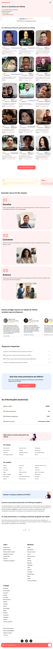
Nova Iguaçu (37, 448)
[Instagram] (31, 641)
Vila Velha (21, 454)
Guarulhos (6, 615)
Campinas (5, 617)
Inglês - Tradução (7, 474)
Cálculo (20, 467)
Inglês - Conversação (39, 472)
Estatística (5, 469)
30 (25, 530)
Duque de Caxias (22, 448)
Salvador (21, 450)
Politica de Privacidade (9, 551)
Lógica (20, 474)
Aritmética (21, 465)
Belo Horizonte (6, 448)
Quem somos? (6, 547)
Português (37, 476)
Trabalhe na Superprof (9, 560)
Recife (4, 606)
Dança (29, 578)
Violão (29, 558)
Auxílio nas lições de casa (40, 465)
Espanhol (29, 563)
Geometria (37, 469)
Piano (28, 567)
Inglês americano (22, 472)
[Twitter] (26, 641)
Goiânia (5, 612)
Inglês (4, 472)
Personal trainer (31, 551)
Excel (28, 576)
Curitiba (5, 604)
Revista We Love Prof (8, 628)
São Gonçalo (37, 450)
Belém (4, 610)
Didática (37, 467)
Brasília (5, 595)
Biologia (5, 467)
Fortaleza (5, 597)
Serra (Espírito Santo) (39, 452)
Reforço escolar (22, 478)
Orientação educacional (24, 476)
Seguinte (28, 530)
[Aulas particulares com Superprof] (6, 2)
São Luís (5, 619)
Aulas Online (6, 556)
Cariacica (5, 452)
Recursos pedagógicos (8, 630)
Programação (30, 574)
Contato (5, 635)
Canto (29, 554)
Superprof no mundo (8, 554)
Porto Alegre (6, 608)
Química (5, 478)
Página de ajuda (7, 632)
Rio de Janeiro (6, 450)
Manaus (5, 601)
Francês (29, 560)
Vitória (36, 454)
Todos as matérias (32, 580)
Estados (5, 558)
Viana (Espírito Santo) (8, 454)
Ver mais (37, 478)
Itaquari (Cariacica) (23, 452)
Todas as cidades (7, 621)
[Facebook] (22, 641)
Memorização (6, 476)
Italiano (29, 569)
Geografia (30, 565)
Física (20, 469)
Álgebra (5, 465)
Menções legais (7, 549)
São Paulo (5, 588)
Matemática (38, 474)
